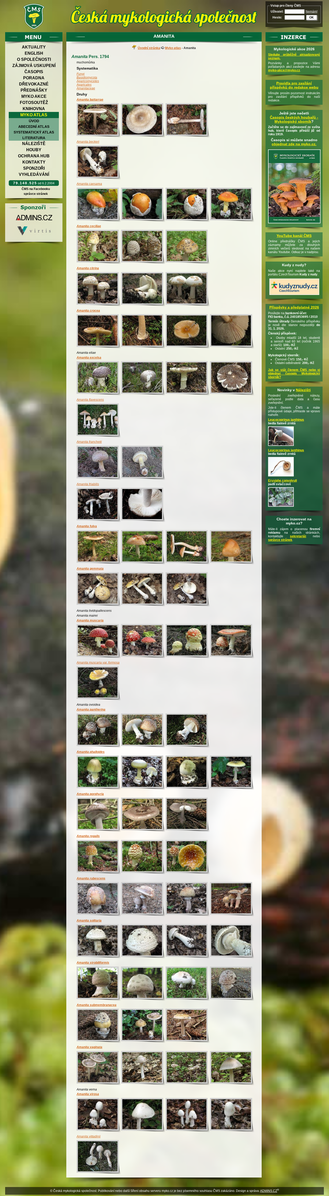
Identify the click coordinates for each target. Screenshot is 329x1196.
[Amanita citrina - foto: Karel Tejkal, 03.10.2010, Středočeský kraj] (99, 289)
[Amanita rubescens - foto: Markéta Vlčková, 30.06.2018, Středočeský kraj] (99, 899)
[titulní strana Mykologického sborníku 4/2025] (294, 223)
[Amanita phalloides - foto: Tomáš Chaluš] (99, 772)
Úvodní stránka (149, 48)
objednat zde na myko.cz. (294, 144)
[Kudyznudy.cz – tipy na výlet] (294, 295)
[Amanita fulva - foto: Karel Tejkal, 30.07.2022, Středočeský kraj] (143, 547)
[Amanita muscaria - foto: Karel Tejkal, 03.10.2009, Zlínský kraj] (232, 641)
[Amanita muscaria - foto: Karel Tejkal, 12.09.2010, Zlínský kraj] (188, 641)
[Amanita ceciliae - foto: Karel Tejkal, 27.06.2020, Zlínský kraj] (99, 247)
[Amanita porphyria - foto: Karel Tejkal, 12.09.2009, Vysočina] (99, 815)
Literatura (33, 138)
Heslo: (277, 17)
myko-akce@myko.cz (284, 70)
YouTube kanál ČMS (294, 236)
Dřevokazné (34, 84)
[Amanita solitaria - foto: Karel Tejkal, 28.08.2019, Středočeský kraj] (99, 941)
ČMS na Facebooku (36, 189)
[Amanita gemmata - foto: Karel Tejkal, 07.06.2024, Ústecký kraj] (99, 589)
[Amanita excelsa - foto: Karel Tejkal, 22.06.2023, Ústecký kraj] (188, 378)
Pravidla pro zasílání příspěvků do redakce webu (294, 85)
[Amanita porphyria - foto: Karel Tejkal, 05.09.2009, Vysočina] (143, 815)
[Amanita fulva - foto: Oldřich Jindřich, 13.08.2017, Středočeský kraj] (232, 547)
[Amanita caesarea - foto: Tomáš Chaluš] (99, 205)
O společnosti (34, 59)
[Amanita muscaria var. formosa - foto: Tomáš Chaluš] (99, 683)
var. (98, 662)
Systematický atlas (34, 132)
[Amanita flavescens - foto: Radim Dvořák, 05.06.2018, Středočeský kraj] (99, 420)
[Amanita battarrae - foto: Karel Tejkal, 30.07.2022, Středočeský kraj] (99, 120)
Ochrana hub (34, 156)
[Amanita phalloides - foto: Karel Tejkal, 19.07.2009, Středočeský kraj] (188, 772)
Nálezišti (303, 390)
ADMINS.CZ (268, 1191)
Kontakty (33, 162)
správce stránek (36, 194)
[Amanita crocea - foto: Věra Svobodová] (99, 331)
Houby (33, 150)
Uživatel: (277, 11)
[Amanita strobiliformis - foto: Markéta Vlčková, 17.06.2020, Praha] (188, 984)
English (34, 53)
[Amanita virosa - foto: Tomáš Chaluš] (99, 1115)
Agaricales (84, 85)
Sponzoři (34, 168)
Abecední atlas (33, 127)
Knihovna (34, 109)
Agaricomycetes (88, 81)
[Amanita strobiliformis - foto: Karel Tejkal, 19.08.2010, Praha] (99, 984)
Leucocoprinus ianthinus (286, 420)
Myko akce (34, 96)
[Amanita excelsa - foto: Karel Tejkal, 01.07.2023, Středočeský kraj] (99, 378)
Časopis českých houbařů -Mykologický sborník (294, 119)
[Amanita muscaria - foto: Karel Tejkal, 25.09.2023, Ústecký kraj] (99, 641)
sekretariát (298, 536)
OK (311, 17)
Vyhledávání (34, 174)
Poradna (33, 78)
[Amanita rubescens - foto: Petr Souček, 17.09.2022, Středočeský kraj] (232, 899)
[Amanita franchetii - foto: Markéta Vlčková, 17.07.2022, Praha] (99, 463)
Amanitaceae (86, 88)
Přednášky (34, 90)
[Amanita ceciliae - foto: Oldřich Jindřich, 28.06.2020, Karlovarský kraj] (143, 247)
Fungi (81, 74)
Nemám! (311, 11)
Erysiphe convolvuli (282, 480)
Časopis (33, 72)
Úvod (34, 121)
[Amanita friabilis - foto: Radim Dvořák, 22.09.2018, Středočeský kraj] (99, 505)
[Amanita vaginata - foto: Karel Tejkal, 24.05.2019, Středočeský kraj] (188, 1068)
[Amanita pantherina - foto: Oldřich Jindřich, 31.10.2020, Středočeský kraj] (99, 730)
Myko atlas (33, 115)
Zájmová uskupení (34, 65)
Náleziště (33, 143)
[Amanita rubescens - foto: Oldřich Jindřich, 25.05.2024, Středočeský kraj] (188, 899)
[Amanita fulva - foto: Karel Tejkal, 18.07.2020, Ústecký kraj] (99, 547)
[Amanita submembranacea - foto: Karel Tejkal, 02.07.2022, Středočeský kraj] (188, 1026)
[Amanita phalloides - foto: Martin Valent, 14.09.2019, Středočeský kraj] (143, 772)
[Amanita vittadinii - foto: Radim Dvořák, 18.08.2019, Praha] (99, 1157)
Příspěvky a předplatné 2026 (294, 307)
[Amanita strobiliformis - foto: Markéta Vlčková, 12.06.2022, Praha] (232, 984)
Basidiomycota (87, 77)
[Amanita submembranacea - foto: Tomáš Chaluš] (99, 1026)
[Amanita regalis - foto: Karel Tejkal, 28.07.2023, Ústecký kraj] (99, 857)
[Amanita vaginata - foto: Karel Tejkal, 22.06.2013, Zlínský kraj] (99, 1068)
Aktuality (34, 47)
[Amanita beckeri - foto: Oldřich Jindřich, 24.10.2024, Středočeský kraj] (99, 162)
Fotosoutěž (34, 102)
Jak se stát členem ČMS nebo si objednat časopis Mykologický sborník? (294, 373)
